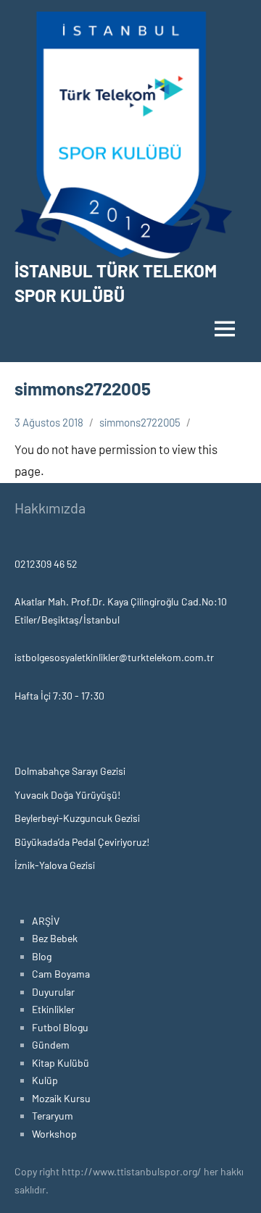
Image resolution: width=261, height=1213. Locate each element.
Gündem (51, 1044)
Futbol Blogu (60, 1027)
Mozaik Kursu (61, 1098)
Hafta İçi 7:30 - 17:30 (59, 695)
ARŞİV (45, 921)
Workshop (54, 1134)
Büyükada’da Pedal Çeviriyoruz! (81, 842)
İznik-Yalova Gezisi (54, 865)
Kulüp (45, 1080)
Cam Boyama (61, 974)
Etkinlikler (53, 1009)
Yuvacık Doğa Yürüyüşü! (67, 795)
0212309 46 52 (46, 564)
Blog (41, 956)
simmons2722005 (140, 422)
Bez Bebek (55, 938)
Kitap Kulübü (60, 1063)
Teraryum (52, 1115)
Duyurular (53, 992)
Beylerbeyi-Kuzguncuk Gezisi (77, 818)
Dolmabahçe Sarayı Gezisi (69, 771)
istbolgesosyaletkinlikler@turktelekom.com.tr (114, 657)
